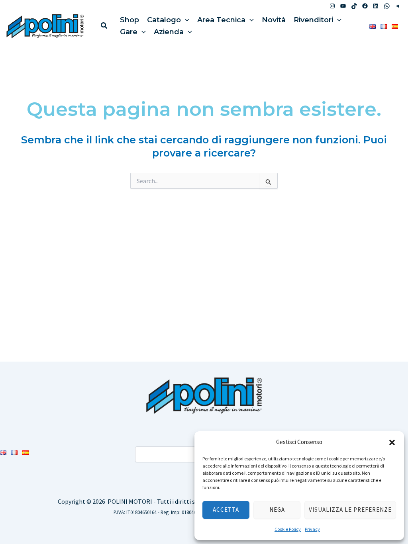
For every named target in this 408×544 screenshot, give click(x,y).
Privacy (312, 529)
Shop (129, 20)
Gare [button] (128, 31)
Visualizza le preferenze (350, 509)
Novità (274, 20)
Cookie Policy (288, 529)
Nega (277, 509)
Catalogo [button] (164, 20)
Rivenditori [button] (313, 20)
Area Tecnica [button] (221, 20)
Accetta (226, 509)
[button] (392, 442)
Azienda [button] (169, 31)
